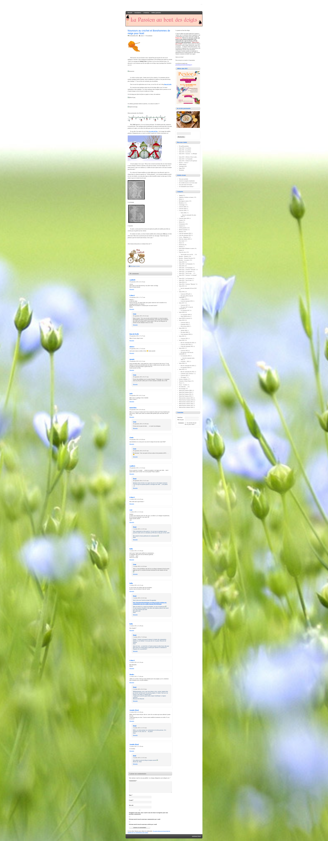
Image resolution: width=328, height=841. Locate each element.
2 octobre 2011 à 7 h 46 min (136, 676)
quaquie (131, 359)
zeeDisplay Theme (196, 836)
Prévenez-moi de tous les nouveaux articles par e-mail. (143, 824)
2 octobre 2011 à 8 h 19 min (140, 689)
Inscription (138, 12)
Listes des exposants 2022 (187, 346)
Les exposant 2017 (185, 310)
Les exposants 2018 (185, 314)
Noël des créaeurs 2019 (184, 239)
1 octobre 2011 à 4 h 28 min (140, 566)
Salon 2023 (181, 348)
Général (181, 226)
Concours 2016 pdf (185, 294)
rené (130, 510)
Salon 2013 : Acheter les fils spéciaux (188, 160)
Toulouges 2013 (183, 166)
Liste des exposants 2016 (187, 301)
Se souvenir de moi (191, 422)
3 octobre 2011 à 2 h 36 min (136, 746)
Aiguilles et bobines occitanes (186, 197)
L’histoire (146, 12)
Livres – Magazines (183, 237)
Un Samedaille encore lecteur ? (186, 186)
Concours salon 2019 (184, 218)
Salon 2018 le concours (184, 318)
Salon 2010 (181, 262)
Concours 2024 (182, 208)
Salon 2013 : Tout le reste (185, 280)
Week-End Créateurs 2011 (185, 394)
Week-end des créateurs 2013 (186, 398)
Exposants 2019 (184, 324)
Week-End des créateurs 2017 (186, 405)
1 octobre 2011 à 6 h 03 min (136, 499)
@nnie (131, 437)
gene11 (142, 35)
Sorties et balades (183, 379)
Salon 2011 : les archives (185, 150)
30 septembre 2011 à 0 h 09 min (141, 423)
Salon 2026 (183, 212)
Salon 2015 (181, 286)
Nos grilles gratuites (184, 146)
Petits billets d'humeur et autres (186, 248)
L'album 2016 (184, 299)
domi (134, 755)
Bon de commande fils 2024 (187, 365)
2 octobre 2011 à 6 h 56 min (136, 662)
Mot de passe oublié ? (190, 424)
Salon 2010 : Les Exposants (185, 264)
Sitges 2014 (182, 168)
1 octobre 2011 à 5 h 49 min (136, 625)
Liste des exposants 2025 (185, 235)
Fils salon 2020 (184, 332)
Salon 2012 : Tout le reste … (186, 273)
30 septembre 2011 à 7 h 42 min (137, 348)
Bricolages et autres (135, 266)
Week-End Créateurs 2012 (185, 396)
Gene (134, 314)
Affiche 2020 (184, 330)
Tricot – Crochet (183, 384)
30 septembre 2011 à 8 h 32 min (141, 316)
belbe (131, 549)
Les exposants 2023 (185, 355)
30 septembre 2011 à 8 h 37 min (141, 377)
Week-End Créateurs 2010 (185, 392)
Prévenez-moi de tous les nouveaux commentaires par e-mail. (144, 819)
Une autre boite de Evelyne (185, 184)
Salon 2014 (181, 282)
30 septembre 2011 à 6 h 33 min (137, 281)
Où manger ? (184, 377)
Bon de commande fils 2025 (187, 371)
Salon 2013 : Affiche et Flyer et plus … (188, 157)
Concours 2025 (184, 375)
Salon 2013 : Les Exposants (185, 159)
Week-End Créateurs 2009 (185, 390)
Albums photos (182, 164)
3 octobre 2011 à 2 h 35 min (140, 727)
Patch (180, 242)
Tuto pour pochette (183, 179)
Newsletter (181, 170)
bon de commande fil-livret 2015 (189, 288)
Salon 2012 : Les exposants (185, 271)
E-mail (131, 800)
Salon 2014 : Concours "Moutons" (187, 284)
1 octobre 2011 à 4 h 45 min (140, 598)
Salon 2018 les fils (185, 316)
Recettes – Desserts (183, 256)
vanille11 (132, 466)
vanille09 (132, 280)
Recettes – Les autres (184, 260)
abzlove (131, 346)
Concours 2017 (184, 305)
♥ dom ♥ (132, 295)
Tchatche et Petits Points (185, 381)
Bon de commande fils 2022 (187, 342)
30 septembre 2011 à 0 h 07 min (141, 450)
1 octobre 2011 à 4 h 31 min (136, 585)
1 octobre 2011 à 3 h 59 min (136, 550)
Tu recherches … (183, 386)
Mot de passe (180, 419)
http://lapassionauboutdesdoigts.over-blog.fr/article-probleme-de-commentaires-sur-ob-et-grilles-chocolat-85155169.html (150, 603)
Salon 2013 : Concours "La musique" (188, 275)
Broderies (181, 203)
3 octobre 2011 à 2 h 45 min (140, 757)
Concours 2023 (184, 350)
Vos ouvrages (182, 388)
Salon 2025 (181, 369)
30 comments (149, 35)
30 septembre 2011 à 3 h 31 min (141, 480)
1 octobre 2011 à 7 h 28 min (140, 637)
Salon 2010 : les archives (185, 148)
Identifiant (179, 417)
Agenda (181, 195)
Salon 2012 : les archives (185, 151)
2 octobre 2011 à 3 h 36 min (136, 712)
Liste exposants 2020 (186, 334)
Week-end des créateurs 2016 (186, 403)
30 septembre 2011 (133, 35)
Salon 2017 (181, 303)
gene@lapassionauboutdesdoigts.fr (184, 65)
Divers (180, 222)
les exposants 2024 (185, 367)
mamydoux (132, 407)
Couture (181, 220)
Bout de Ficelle (134, 334)
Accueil (130, 12)
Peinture (181, 246)
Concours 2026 (182, 210)
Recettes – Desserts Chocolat (186, 258)
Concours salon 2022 (186, 344)
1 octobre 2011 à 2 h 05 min (140, 529)
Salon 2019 (181, 320)
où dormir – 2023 (185, 361)
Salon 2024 (181, 363)
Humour (181, 231)
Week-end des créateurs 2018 (186, 407)
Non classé (181, 241)
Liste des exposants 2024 (185, 233)
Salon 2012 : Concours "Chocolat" (187, 269)
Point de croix (182, 252)
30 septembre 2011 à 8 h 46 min (137, 409)
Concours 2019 (184, 322)
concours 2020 (182, 206)
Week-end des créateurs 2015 (186, 401)
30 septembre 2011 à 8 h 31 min (137, 361)
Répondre (131, 289)
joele (131, 393)
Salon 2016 (181, 291)
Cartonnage (181, 204)
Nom (130, 795)
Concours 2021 (184, 338)
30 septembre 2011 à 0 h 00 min (137, 439)
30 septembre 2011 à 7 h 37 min (137, 336)
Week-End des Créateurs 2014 (186, 400)
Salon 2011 (181, 265)
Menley (131, 674)
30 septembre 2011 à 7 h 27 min (137, 297)
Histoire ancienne (183, 229)
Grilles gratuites (156, 12)
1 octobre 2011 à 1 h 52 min (136, 512)
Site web (131, 805)
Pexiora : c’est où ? (183, 162)
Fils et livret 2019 (185, 326)
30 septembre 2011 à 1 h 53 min (137, 468)
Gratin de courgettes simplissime (187, 181)
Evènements (182, 224)
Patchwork (181, 244)
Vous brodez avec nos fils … (187, 254)
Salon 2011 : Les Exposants (185, 267)
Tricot (180, 383)
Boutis (180, 199)
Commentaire (133, 780)
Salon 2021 (181, 336)
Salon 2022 (181, 340)
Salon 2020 (181, 328)
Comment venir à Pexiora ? (187, 373)
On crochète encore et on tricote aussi (188, 182)
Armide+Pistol (134, 710)
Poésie (180, 250)
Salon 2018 (181, 312)
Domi (134, 478)
